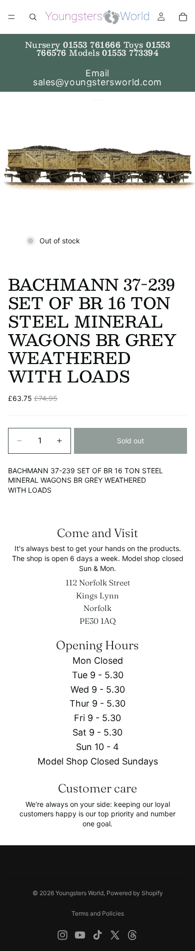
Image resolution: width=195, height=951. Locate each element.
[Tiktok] (98, 935)
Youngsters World (80, 893)
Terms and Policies (98, 913)
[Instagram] (62, 935)
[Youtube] (80, 935)
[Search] (33, 17)
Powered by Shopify (134, 893)
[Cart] (183, 17)
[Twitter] (115, 935)
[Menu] (11, 16)
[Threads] (132, 935)
